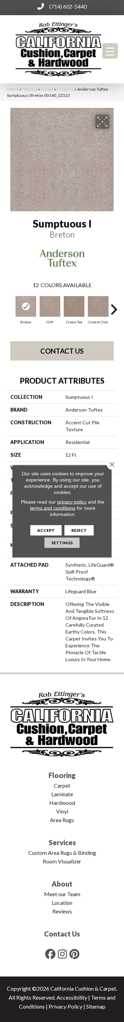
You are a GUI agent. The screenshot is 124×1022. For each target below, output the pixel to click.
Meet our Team (62, 894)
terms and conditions (52, 507)
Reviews (62, 911)
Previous (10, 306)
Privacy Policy (65, 1006)
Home (13, 89)
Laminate (62, 794)
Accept (46, 530)
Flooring (30, 89)
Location (62, 902)
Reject (79, 530)
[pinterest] (74, 954)
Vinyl (62, 811)
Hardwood (62, 802)
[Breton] (26, 306)
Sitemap (95, 1006)
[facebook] (50, 954)
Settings (62, 542)
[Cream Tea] (74, 306)
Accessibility (71, 997)
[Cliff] (50, 306)
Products (65, 89)
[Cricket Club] (98, 306)
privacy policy (71, 501)
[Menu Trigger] (110, 51)
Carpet (47, 89)
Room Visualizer (62, 861)
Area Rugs (62, 820)
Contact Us (62, 351)
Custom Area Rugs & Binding (62, 852)
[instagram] (62, 954)
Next (113, 306)
